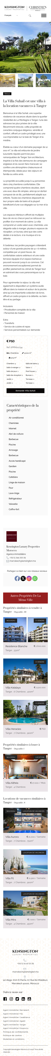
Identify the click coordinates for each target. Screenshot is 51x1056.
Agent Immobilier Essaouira (15, 1028)
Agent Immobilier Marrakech (16, 1010)
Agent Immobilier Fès (13, 1014)
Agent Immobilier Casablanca (16, 1017)
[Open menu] (43, 15)
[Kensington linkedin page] (23, 999)
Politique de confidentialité (16, 1032)
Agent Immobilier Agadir (14, 1021)
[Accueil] (25, 8)
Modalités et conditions (13, 1039)
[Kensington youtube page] (29, 999)
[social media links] (25, 999)
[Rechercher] (30, 15)
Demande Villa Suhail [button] (25, 391)
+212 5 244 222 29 (18, 557)
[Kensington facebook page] (5, 999)
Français (8, 15)
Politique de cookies (12, 1035)
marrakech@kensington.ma (23, 561)
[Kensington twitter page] (17, 999)
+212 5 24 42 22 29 (25, 963)
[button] (3, 47)
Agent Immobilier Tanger (14, 1025)
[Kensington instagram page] (11, 999)
